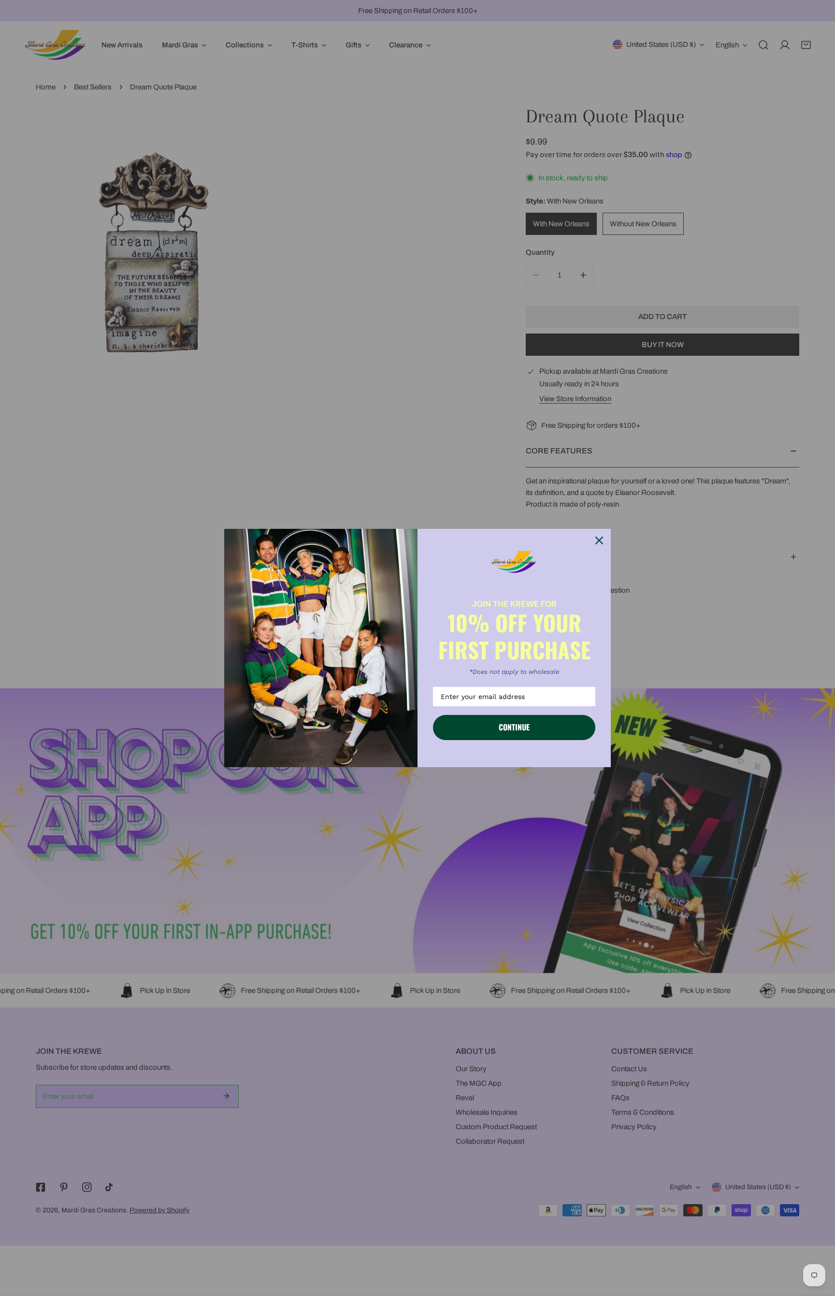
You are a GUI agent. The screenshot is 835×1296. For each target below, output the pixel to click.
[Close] (599, 540)
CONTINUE (514, 727)
